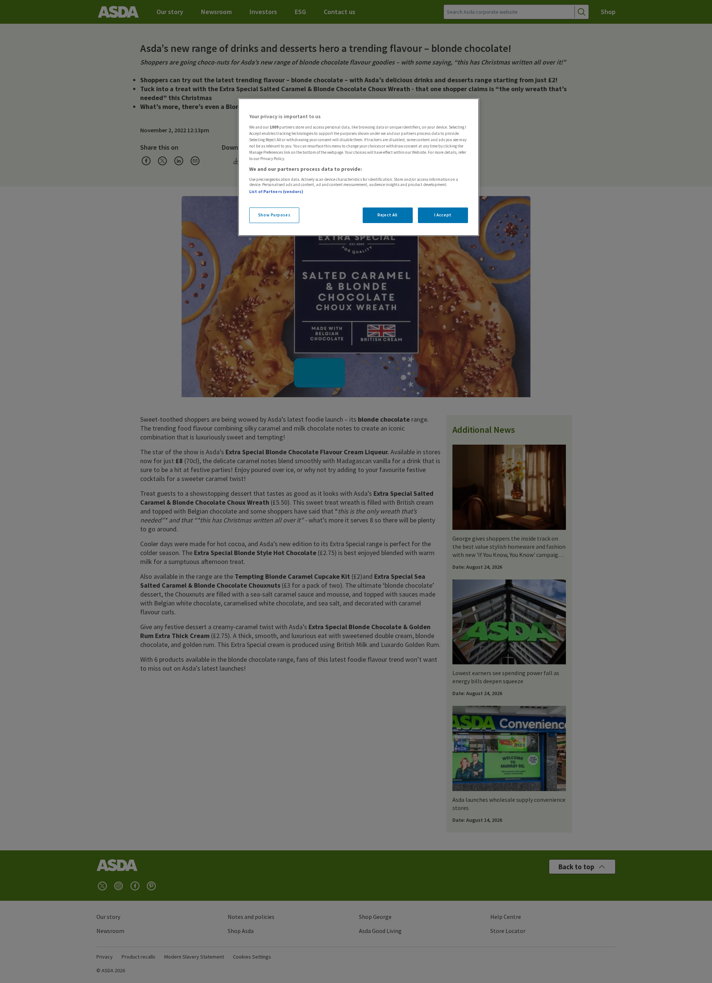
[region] (358, 167)
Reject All (388, 214)
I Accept (443, 214)
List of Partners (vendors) (276, 191)
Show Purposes (274, 214)
